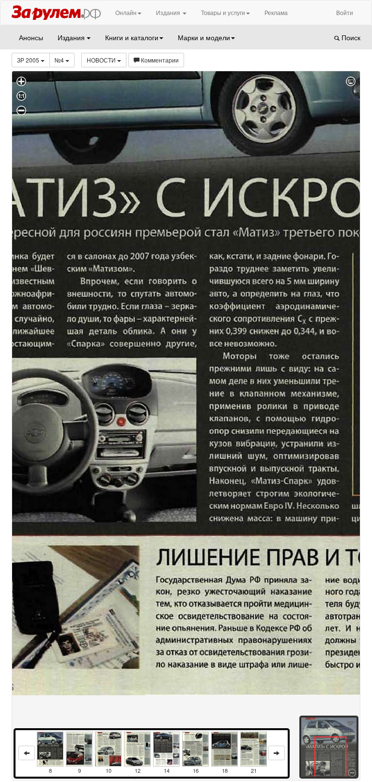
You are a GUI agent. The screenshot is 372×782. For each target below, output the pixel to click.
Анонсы (31, 37)
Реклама (276, 12)
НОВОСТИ (102, 60)
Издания (169, 12)
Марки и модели (204, 37)
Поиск (350, 37)
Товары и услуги (223, 12)
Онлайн (126, 12)
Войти (344, 12)
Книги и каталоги (131, 37)
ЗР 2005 (29, 60)
